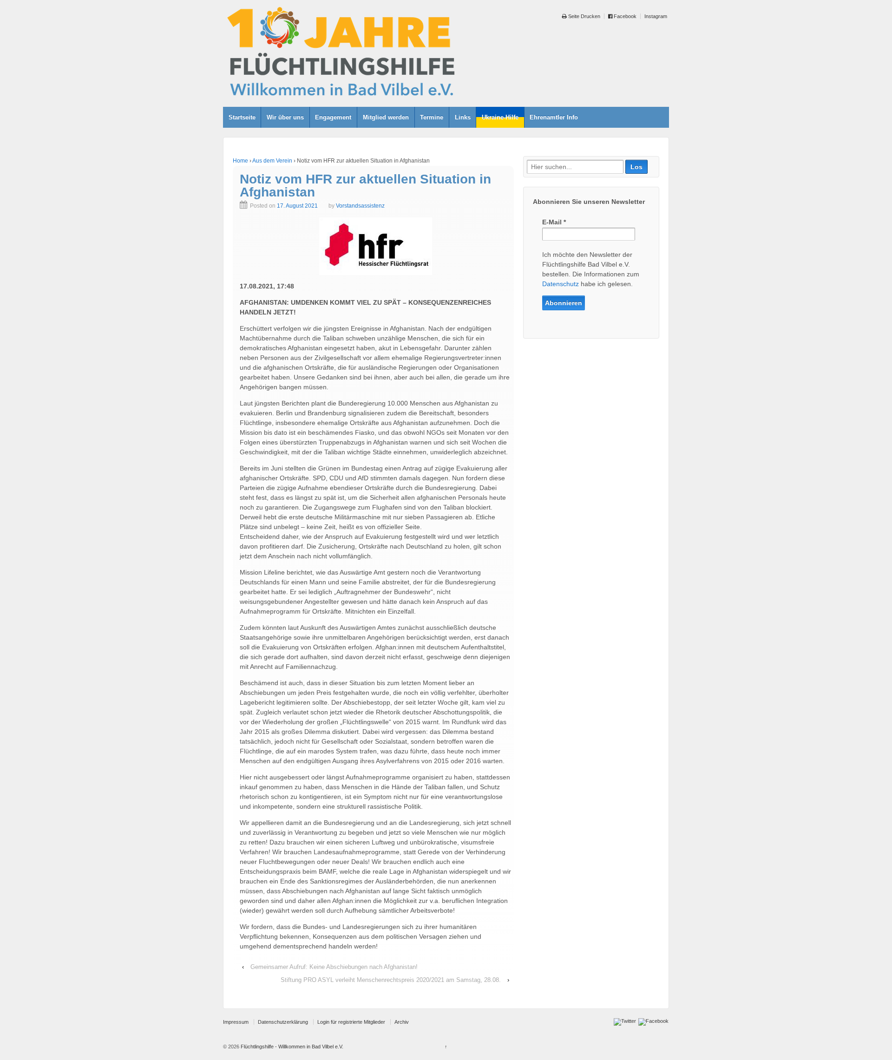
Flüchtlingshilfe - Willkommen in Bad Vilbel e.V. (291, 1046)
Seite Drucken (583, 16)
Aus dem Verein (272, 160)
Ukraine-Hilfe (500, 117)
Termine (431, 117)
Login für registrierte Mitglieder (351, 1022)
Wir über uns (285, 117)
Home (240, 160)
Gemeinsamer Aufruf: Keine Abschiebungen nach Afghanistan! (334, 966)
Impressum (236, 1022)
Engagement (333, 117)
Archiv (401, 1022)
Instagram (655, 16)
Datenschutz (560, 284)
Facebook (624, 16)
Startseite (242, 117)
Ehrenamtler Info (554, 117)
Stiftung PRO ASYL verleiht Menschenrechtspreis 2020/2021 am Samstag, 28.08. (391, 979)
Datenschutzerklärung (283, 1022)
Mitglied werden (386, 117)
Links (463, 117)
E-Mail (554, 222)
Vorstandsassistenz (360, 206)
